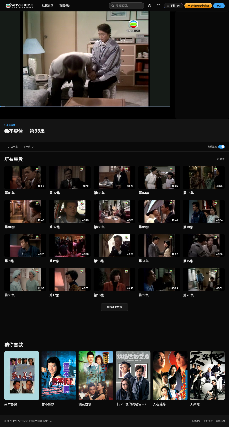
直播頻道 (65, 6)
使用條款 (208, 421)
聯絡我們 (220, 421)
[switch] (221, 147)
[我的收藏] (158, 6)
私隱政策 (196, 421)
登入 (218, 5)
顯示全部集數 (114, 307)
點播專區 (47, 6)
